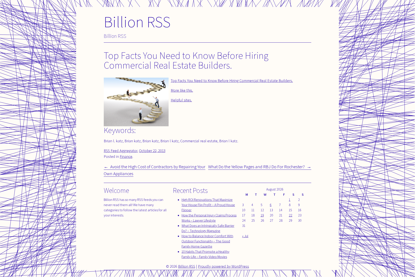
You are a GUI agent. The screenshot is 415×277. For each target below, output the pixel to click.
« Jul (245, 236)
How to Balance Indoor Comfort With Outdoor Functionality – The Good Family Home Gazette (207, 241)
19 (262, 215)
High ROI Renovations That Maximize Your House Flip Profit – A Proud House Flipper (208, 204)
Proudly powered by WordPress (223, 266)
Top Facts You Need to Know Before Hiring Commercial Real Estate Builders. (232, 80)
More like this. (182, 90)
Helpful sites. (181, 100)
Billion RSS (137, 21)
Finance (126, 156)
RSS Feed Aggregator (120, 150)
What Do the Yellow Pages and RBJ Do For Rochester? (256, 167)
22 (290, 215)
